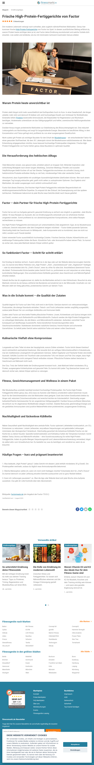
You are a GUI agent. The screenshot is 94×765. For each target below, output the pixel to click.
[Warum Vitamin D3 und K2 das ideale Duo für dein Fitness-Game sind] (78, 553)
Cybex (4, 630)
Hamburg (75, 663)
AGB (65, 697)
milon (4, 636)
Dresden (52, 660)
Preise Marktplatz (39, 697)
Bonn (74, 656)
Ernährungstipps (17, 10)
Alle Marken (85, 621)
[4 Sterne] (38, 509)
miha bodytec (77, 633)
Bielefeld (29, 656)
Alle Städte (85, 651)
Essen (28, 663)
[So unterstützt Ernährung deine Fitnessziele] (16, 553)
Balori (4, 626)
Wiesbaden (53, 673)
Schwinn (29, 639)
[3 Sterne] (35, 509)
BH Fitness (29, 626)
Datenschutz (68, 700)
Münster (52, 669)
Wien (27, 673)
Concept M (52, 626)
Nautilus (29, 636)
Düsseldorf (6, 663)
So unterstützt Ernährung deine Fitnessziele (15, 568)
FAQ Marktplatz (38, 700)
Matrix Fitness (54, 633)
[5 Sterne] (41, 509)
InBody (4, 633)
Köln (50, 666)
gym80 (51, 630)
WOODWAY (29, 646)
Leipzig (74, 666)
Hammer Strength (78, 630)
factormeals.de (17, 494)
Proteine (19, 118)
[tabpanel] (16, 569)
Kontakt (36, 694)
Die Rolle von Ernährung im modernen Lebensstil (47, 568)
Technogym (53, 642)
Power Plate (76, 636)
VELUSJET (6, 646)
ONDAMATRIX (54, 636)
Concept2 (75, 626)
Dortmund (29, 660)
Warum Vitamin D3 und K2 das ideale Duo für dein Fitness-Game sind (77, 570)
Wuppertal (75, 673)
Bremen (5, 660)
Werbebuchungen (39, 707)
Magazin (5, 10)
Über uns (36, 704)
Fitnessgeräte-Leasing (41, 713)
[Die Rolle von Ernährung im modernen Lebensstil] (47, 553)
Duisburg (75, 660)
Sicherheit (67, 704)
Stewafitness (7, 642)
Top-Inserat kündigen (71, 707)
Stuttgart (5, 673)
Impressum (68, 694)
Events (35, 710)
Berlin (4, 656)
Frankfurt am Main (55, 663)
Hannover (5, 666)
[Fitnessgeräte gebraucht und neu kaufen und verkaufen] (47, 2)
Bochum (52, 656)
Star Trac (75, 639)
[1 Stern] (29, 509)
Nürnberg (75, 669)
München (29, 669)
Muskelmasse (60, 138)
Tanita (28, 642)
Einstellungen (75, 750)
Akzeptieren (75, 744)
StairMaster (53, 639)
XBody (51, 646)
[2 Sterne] (32, 509)
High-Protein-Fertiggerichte (26, 29)
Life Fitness (30, 633)
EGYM (28, 630)
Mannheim (6, 669)
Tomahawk (76, 642)
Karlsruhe (29, 666)
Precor (4, 639)
